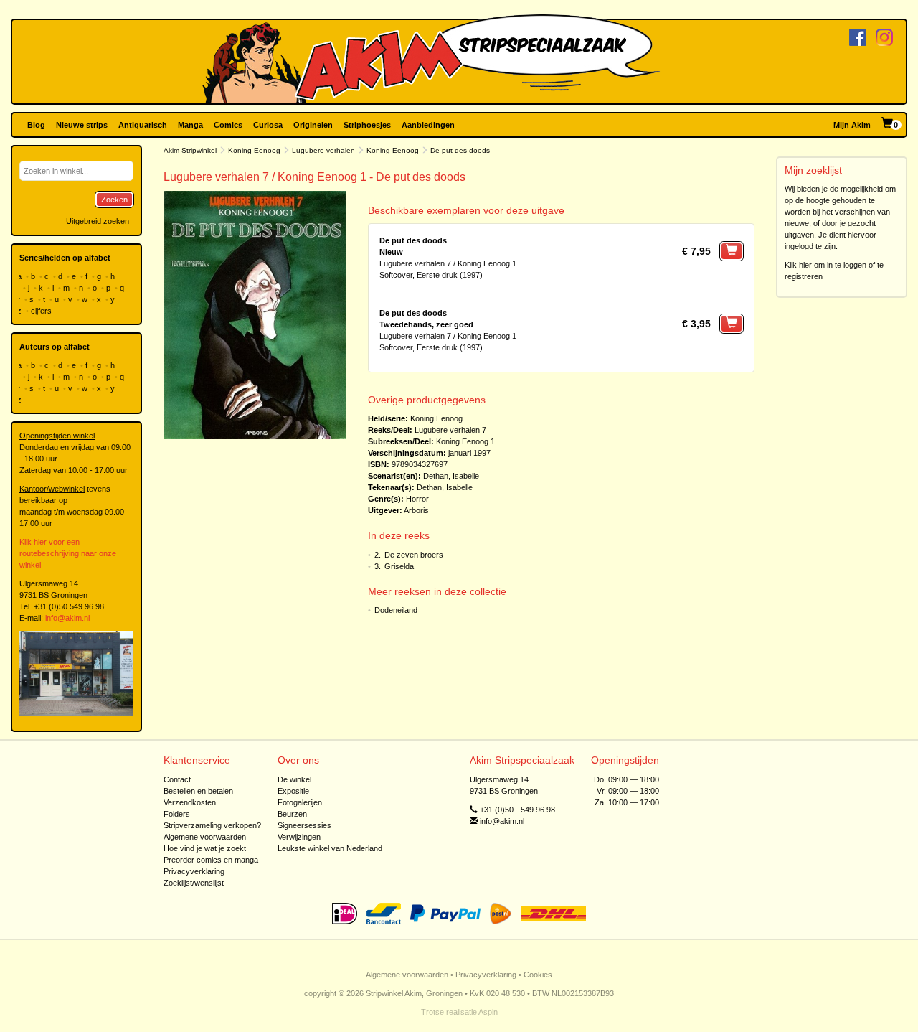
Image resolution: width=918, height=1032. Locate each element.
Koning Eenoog (254, 150)
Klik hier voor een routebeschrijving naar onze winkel (67, 553)
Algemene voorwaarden (205, 836)
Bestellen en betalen (198, 791)
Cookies (538, 974)
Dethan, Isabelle (451, 476)
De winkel (294, 779)
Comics (228, 125)
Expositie (293, 791)
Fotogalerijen (300, 802)
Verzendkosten (190, 802)
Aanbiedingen (428, 125)
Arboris (416, 510)
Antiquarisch (142, 125)
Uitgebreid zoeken (97, 221)
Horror (417, 498)
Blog (36, 125)
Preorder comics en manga (211, 859)
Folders (177, 814)
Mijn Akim (852, 125)
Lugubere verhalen (323, 150)
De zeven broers (413, 554)
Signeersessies (304, 825)
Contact (177, 779)
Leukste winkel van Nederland (330, 848)
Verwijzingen (299, 836)
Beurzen (292, 814)
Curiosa (268, 125)
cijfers (42, 310)
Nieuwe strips (82, 125)
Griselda (399, 566)
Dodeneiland (395, 610)
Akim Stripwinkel (190, 150)
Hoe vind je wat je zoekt (205, 848)
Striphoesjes (367, 125)
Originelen (313, 125)
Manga (190, 125)
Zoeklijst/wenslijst (194, 882)
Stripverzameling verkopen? (212, 825)
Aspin (488, 1012)
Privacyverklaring (194, 871)
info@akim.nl (67, 618)
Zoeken (114, 199)
